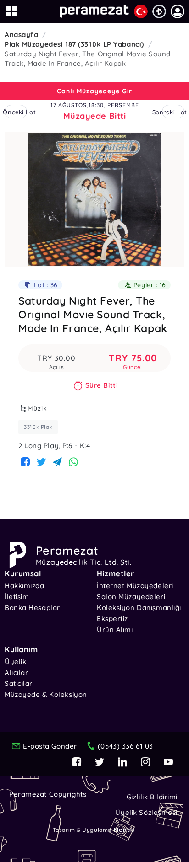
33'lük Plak (38, 426)
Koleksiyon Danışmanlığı (139, 607)
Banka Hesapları (33, 607)
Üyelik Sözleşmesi (146, 812)
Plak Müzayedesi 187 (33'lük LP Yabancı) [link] (74, 44)
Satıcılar (19, 683)
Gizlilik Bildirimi (152, 796)
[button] (177, 11)
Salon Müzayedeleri (131, 596)
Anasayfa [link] (21, 34)
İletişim (17, 596)
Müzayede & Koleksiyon (46, 694)
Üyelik (15, 661)
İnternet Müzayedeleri (135, 585)
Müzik (37, 408)
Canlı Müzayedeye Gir (94, 91)
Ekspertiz (112, 618)
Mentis (124, 829)
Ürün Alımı (115, 629)
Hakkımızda (24, 585)
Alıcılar (16, 672)
